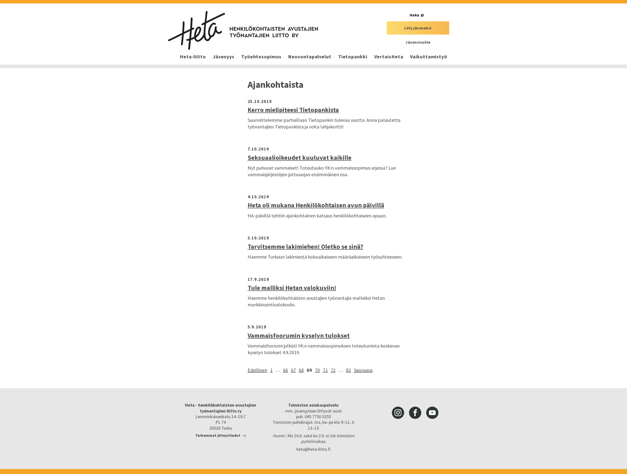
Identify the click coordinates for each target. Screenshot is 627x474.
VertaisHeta (388, 56)
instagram (398, 413)
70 (317, 370)
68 (301, 370)
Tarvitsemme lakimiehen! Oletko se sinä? (305, 246)
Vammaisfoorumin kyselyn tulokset (299, 335)
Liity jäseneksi (418, 27)
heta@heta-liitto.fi (313, 449)
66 (285, 370)
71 (325, 370)
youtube (432, 413)
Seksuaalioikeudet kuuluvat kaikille (299, 157)
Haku (415, 14)
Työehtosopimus (261, 56)
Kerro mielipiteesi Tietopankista (293, 110)
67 (293, 370)
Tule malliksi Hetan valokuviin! (292, 288)
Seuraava (363, 370)
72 (333, 370)
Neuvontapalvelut (309, 56)
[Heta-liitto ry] (243, 30)
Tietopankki (352, 56)
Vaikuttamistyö (428, 56)
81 (348, 370)
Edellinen (257, 370)
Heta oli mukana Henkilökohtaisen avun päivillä (316, 205)
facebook (415, 413)
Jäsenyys (223, 56)
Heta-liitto (193, 56)
